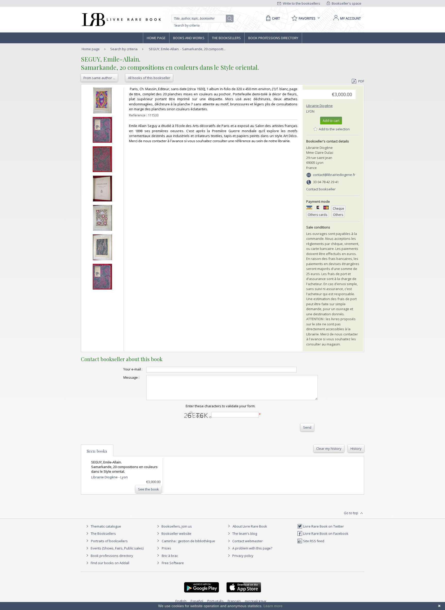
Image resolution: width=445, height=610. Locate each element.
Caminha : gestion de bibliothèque (188, 541)
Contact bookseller (321, 189)
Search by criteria (187, 25)
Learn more (273, 606)
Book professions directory (273, 38)
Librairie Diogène (319, 105)
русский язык (256, 601)
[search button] (230, 19)
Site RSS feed (313, 541)
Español (197, 601)
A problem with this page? (252, 548)
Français (234, 601)
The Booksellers (226, 38)
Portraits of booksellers (109, 541)
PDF (361, 81)
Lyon (310, 111)
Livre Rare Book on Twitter (323, 526)
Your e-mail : (132, 369)
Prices (166, 548)
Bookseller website (176, 533)
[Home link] (121, 19)
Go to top (351, 513)
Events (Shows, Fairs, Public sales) (116, 548)
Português (215, 601)
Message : (131, 377)
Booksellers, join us (176, 526)
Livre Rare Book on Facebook (325, 533)
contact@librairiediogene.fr (334, 174)
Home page (156, 38)
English (180, 601)
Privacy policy (242, 555)
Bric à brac (170, 555)
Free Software (173, 563)
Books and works (188, 38)
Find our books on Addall (109, 563)
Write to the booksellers (301, 3)
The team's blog (244, 533)
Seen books (97, 451)
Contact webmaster (247, 541)
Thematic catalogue (105, 526)
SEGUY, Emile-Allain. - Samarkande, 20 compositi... (187, 49)
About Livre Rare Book (250, 526)
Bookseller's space (346, 3)
